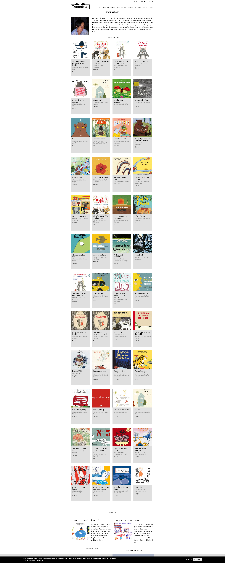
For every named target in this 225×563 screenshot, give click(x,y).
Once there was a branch (78, 488)
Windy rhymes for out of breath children (142, 140)
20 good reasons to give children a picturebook (120, 295)
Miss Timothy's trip (79, 410)
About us (100, 7)
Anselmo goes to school (120, 178)
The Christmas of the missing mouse (100, 217)
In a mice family (98, 294)
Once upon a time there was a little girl (100, 333)
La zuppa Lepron (99, 139)
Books (118, 7)
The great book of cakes (120, 449)
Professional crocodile (118, 256)
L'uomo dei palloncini (142, 100)
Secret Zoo (138, 487)
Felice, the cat (140, 216)
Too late (137, 410)
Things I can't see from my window (141, 372)
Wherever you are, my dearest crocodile (101, 488)
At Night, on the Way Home (121, 488)
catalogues (149, 7)
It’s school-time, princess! (141, 449)
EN (152, 1)
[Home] (80, 6)
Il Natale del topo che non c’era (101, 62)
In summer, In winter (100, 177)
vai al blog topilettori (134, 550)
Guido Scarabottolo (142, 182)
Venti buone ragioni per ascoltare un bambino (79, 63)
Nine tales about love (121, 410)
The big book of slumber (119, 372)
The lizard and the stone (79, 256)
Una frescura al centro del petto (127, 520)
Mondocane (118, 332)
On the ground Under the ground (122, 217)
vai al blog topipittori (91, 548)
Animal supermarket (79, 216)
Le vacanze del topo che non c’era (121, 62)
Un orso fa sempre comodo (78, 101)
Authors (109, 7)
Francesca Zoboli (77, 493)
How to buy (127, 7)
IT (149, 1)
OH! (73, 139)
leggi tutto (100, 540)
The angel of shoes (79, 448)
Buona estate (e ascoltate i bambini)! (86, 520)
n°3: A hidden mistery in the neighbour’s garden (100, 450)
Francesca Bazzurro (120, 336)
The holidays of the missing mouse (79, 295)
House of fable (77, 371)
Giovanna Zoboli (77, 67)
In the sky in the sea (100, 255)
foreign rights (138, 7)
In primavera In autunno (119, 101)
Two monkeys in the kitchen (142, 178)
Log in (135, 1)
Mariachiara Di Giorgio (100, 143)
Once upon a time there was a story (99, 372)
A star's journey (98, 410)
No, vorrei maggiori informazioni (33, 560)
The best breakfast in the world (142, 333)
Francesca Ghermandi (120, 454)
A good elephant (120, 139)
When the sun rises (141, 294)
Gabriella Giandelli (140, 454)
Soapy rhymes (77, 177)
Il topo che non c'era (142, 61)
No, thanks (197, 559)
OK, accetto (188, 559)
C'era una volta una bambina (79, 333)
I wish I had (139, 255)
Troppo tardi (97, 100)
